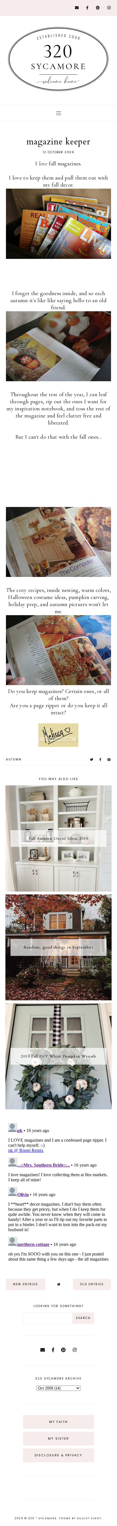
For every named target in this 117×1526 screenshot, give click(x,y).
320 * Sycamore (42, 1518)
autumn (14, 759)
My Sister (58, 1438)
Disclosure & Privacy (58, 1455)
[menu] (58, 113)
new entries (25, 1284)
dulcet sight (89, 1518)
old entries (92, 1284)
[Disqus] (58, 1191)
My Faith (58, 1422)
